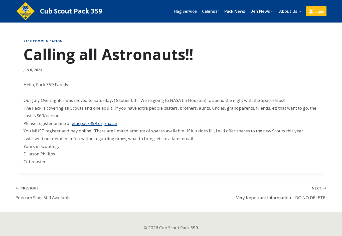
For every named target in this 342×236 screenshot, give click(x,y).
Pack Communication (43, 41)
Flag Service (185, 11)
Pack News (234, 11)
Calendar (210, 11)
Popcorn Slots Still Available (43, 193)
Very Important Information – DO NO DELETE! (281, 193)
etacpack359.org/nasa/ (94, 123)
